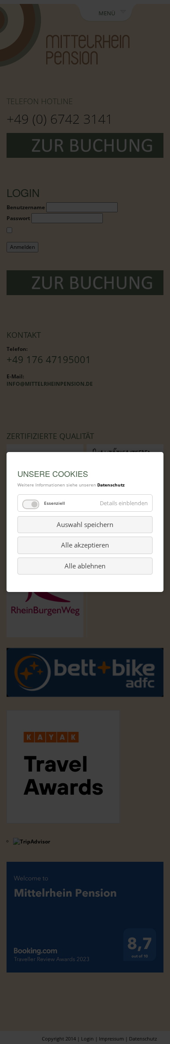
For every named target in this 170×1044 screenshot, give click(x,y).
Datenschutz (111, 485)
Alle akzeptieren (85, 545)
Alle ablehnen (85, 565)
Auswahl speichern (85, 524)
